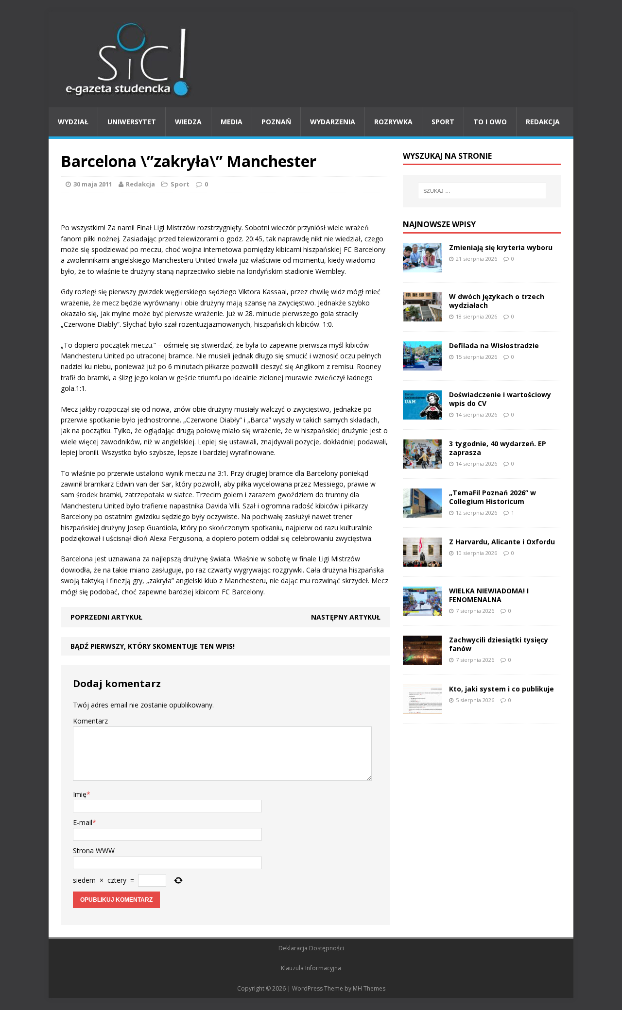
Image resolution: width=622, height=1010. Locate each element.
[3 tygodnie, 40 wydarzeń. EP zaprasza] (422, 462)
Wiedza (188, 121)
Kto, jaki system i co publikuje (501, 688)
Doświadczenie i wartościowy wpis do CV (500, 399)
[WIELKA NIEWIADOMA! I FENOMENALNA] (422, 609)
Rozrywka (393, 121)
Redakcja (543, 121)
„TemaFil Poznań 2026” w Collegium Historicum (492, 497)
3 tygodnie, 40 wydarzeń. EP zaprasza (497, 448)
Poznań (276, 121)
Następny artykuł (345, 617)
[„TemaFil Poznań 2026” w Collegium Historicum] (422, 511)
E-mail (82, 822)
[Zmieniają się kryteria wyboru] (422, 266)
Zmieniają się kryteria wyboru (501, 247)
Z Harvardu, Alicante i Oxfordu (502, 541)
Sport (443, 121)
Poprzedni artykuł (106, 617)
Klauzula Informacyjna (311, 968)
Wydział (73, 121)
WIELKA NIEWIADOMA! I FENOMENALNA (489, 595)
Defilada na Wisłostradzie (494, 345)
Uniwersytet (131, 121)
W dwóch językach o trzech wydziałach (496, 301)
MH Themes (369, 988)
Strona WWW (94, 850)
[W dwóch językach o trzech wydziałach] (422, 315)
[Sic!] (311, 59)
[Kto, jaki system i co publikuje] (422, 707)
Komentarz (90, 720)
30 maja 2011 (92, 184)
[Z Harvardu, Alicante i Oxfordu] (422, 560)
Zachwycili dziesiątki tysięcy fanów (498, 644)
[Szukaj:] (482, 191)
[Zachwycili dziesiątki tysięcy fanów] (422, 658)
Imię (79, 794)
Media (231, 121)
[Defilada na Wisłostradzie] (422, 364)
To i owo (490, 121)
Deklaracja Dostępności (311, 948)
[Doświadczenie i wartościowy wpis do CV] (422, 413)
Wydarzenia (332, 121)
